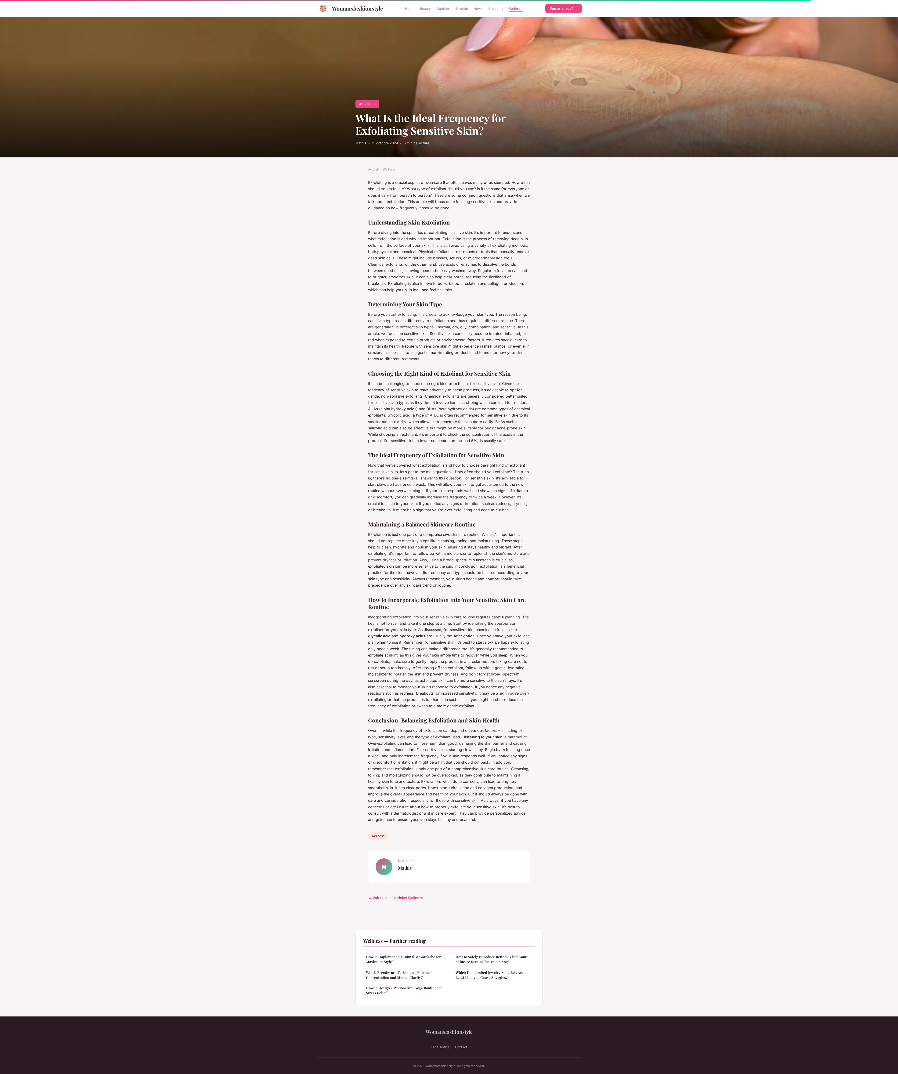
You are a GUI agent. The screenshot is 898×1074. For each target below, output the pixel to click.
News (478, 8)
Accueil (373, 169)
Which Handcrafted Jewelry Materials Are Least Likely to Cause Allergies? (490, 975)
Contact (461, 1047)
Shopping (495, 8)
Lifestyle (461, 8)
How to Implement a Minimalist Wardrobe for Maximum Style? (403, 959)
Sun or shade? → (563, 8)
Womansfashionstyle (357, 8)
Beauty (425, 8)
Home (409, 8)
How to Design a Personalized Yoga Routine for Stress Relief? (404, 990)
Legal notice (440, 1047)
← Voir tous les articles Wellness (395, 898)
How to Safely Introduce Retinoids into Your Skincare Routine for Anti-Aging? (491, 959)
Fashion (442, 8)
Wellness (516, 8)
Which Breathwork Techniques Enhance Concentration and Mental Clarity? (398, 975)
